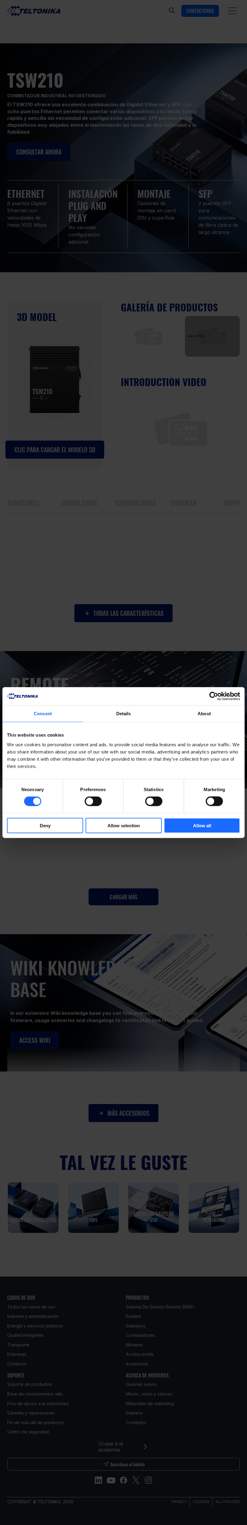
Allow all (202, 825)
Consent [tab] (43, 713)
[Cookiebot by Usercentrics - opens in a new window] (213, 696)
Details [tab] (123, 713)
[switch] (93, 801)
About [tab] (204, 713)
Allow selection (124, 825)
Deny (45, 825)
